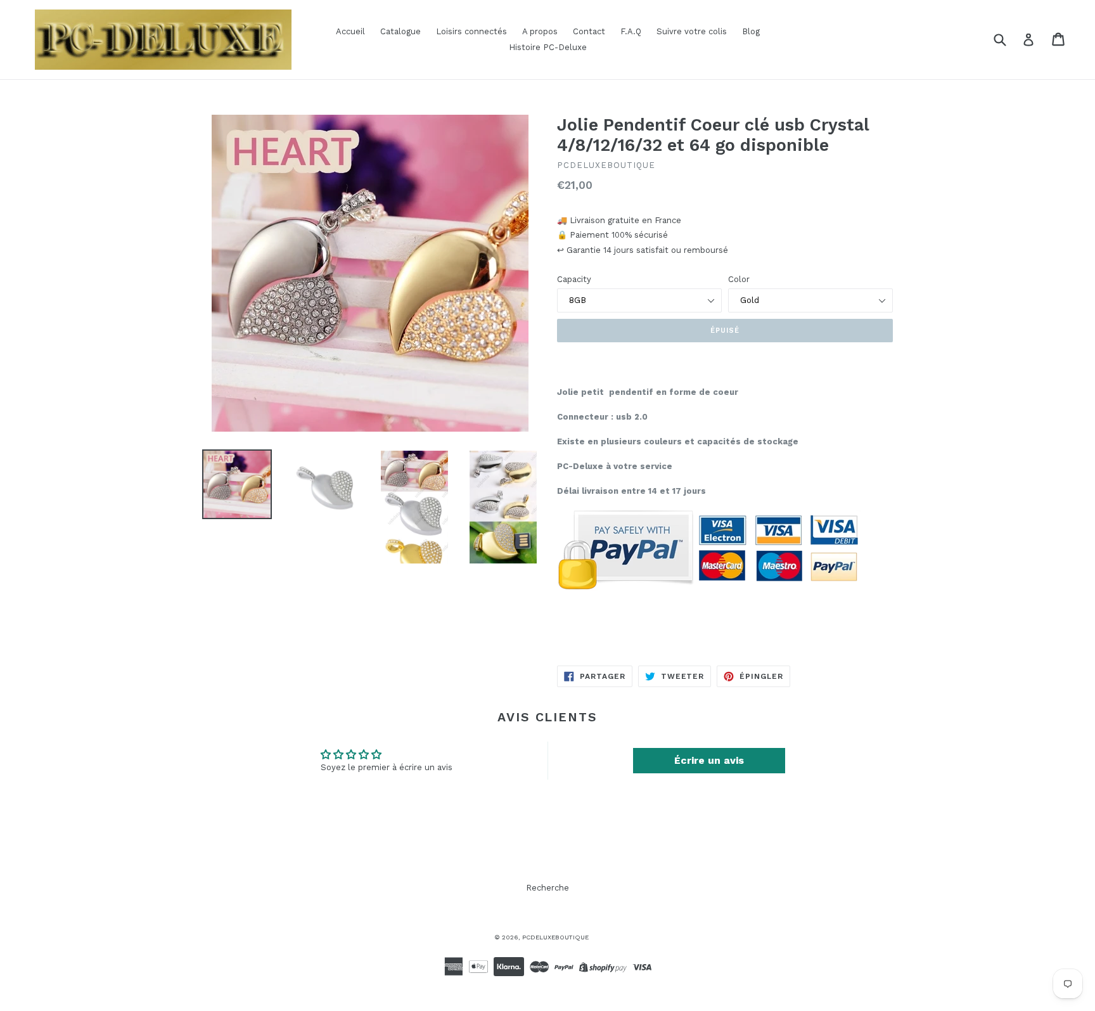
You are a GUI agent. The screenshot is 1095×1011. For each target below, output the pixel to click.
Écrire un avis (709, 760)
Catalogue (400, 31)
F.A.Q (630, 31)
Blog (751, 31)
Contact (589, 31)
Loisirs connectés (471, 31)
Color (739, 279)
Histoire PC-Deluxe (548, 47)
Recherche (547, 887)
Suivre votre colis (691, 31)
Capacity (574, 279)
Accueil (350, 31)
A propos (540, 31)
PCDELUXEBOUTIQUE (555, 937)
